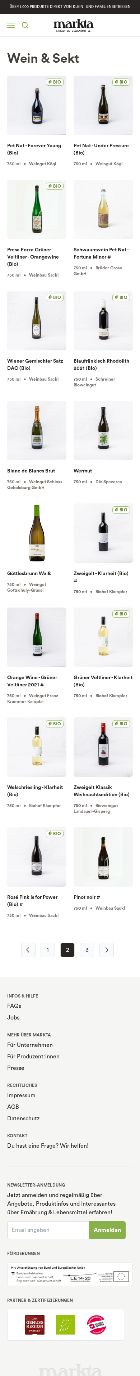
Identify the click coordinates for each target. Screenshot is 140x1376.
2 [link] (67, 950)
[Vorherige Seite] (28, 950)
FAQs (14, 1006)
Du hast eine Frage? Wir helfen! (48, 1146)
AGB (13, 1107)
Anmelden (107, 1230)
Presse (15, 1068)
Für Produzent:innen (33, 1056)
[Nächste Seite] (106, 950)
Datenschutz (23, 1118)
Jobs (13, 1018)
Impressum (21, 1095)
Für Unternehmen (30, 1045)
